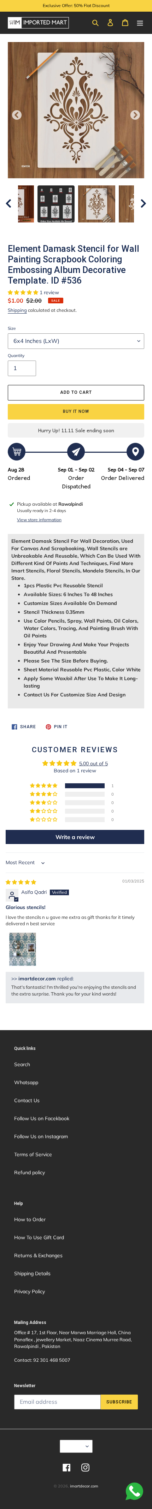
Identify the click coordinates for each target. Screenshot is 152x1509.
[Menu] (140, 22)
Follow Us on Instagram (41, 1136)
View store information (39, 519)
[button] (24, 292)
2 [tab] (49, 229)
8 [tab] (113, 229)
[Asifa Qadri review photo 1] (23, 949)
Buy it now (76, 411)
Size (12, 328)
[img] (21, 882)
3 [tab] (60, 229)
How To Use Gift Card (39, 1237)
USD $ (73, 1446)
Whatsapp (26, 1082)
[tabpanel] (96, 204)
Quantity (16, 355)
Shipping (17, 310)
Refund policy (29, 1172)
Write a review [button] (75, 836)
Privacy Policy (29, 1291)
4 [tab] (70, 229)
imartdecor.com (84, 1486)
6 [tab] (91, 229)
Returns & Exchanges (38, 1255)
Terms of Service (33, 1154)
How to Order (30, 1219)
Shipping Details (32, 1273)
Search (22, 1064)
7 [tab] (102, 229)
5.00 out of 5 (93, 763)
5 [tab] (81, 229)
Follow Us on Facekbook (41, 1118)
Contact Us (27, 1100)
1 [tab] (38, 229)
